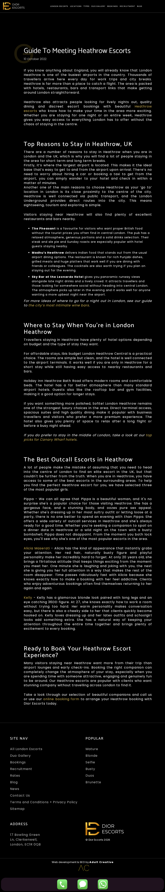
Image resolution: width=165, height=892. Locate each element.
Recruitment (127, 6)
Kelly (29, 597)
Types (86, 6)
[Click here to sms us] (82, 884)
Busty (90, 769)
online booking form (61, 699)
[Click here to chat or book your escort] (103, 884)
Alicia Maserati (37, 548)
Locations (75, 6)
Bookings (112, 6)
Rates (15, 775)
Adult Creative (101, 862)
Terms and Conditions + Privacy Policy (43, 802)
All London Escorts (26, 749)
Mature (92, 749)
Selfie (90, 762)
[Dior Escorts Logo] (14, 6)
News (14, 789)
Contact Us (20, 795)
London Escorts (59, 6)
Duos (90, 775)
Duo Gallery (98, 6)
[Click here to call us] (62, 884)
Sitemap (17, 808)
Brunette (93, 782)
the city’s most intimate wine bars (58, 305)
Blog (139, 6)
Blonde (92, 755)
